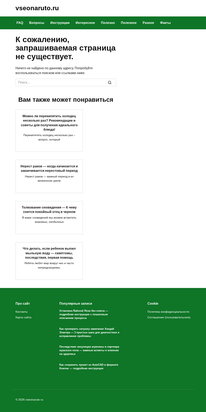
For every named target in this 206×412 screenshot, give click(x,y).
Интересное (85, 22)
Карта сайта (23, 317)
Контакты (21, 311)
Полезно (108, 22)
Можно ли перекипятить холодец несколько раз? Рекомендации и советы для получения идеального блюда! (49, 122)
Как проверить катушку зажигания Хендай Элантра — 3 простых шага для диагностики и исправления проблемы (89, 332)
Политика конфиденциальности (168, 311)
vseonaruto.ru (37, 8)
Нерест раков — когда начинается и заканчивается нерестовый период (49, 168)
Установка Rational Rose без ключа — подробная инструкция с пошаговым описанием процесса (83, 314)
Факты (165, 22)
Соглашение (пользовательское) (169, 317)
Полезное (129, 22)
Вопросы (36, 22)
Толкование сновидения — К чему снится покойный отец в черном (49, 210)
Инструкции (60, 22)
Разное (148, 22)
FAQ (19, 22)
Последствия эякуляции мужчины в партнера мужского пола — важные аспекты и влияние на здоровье (89, 350)
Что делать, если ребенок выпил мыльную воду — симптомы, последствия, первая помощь (49, 253)
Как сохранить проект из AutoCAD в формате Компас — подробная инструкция (88, 366)
